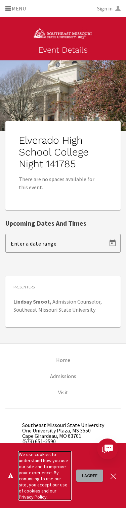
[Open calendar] (112, 243)
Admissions (63, 376)
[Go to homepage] (63, 33)
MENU (18, 9)
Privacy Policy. (33, 497)
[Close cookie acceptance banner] (113, 475)
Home (63, 360)
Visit (63, 392)
